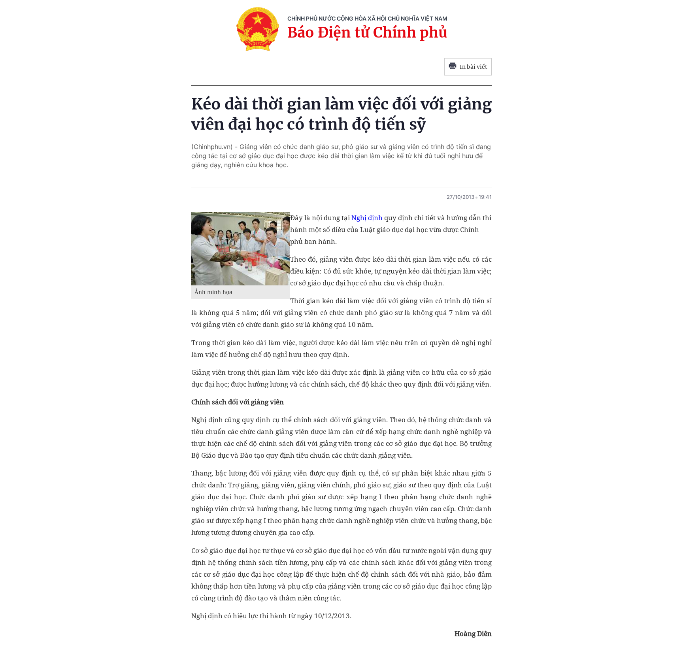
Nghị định (367, 217)
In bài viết (473, 66)
